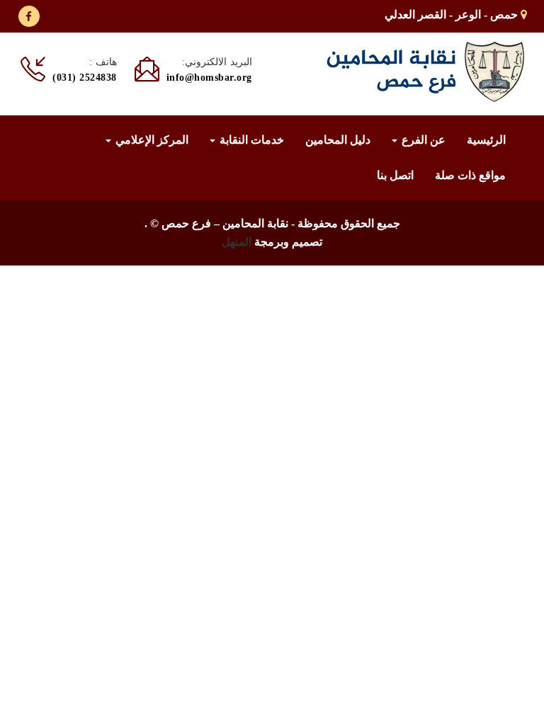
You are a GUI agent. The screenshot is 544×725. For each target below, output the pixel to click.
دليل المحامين (337, 140)
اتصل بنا (395, 175)
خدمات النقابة (250, 140)
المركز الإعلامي (150, 140)
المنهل (236, 242)
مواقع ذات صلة (470, 175)
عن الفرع (422, 140)
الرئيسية (486, 140)
